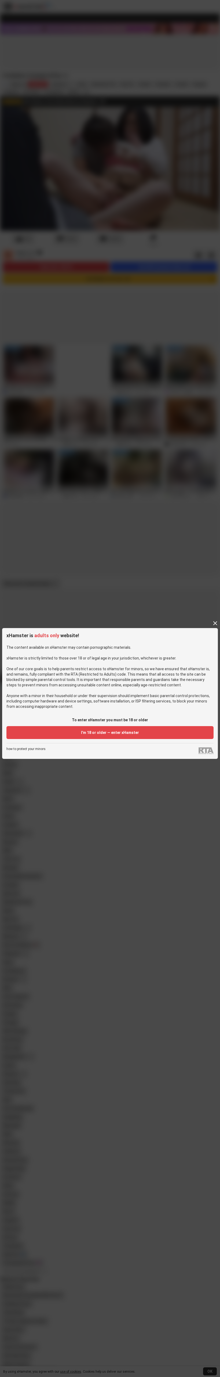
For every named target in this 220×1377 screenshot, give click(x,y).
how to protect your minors (26, 749)
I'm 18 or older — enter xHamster (110, 732)
